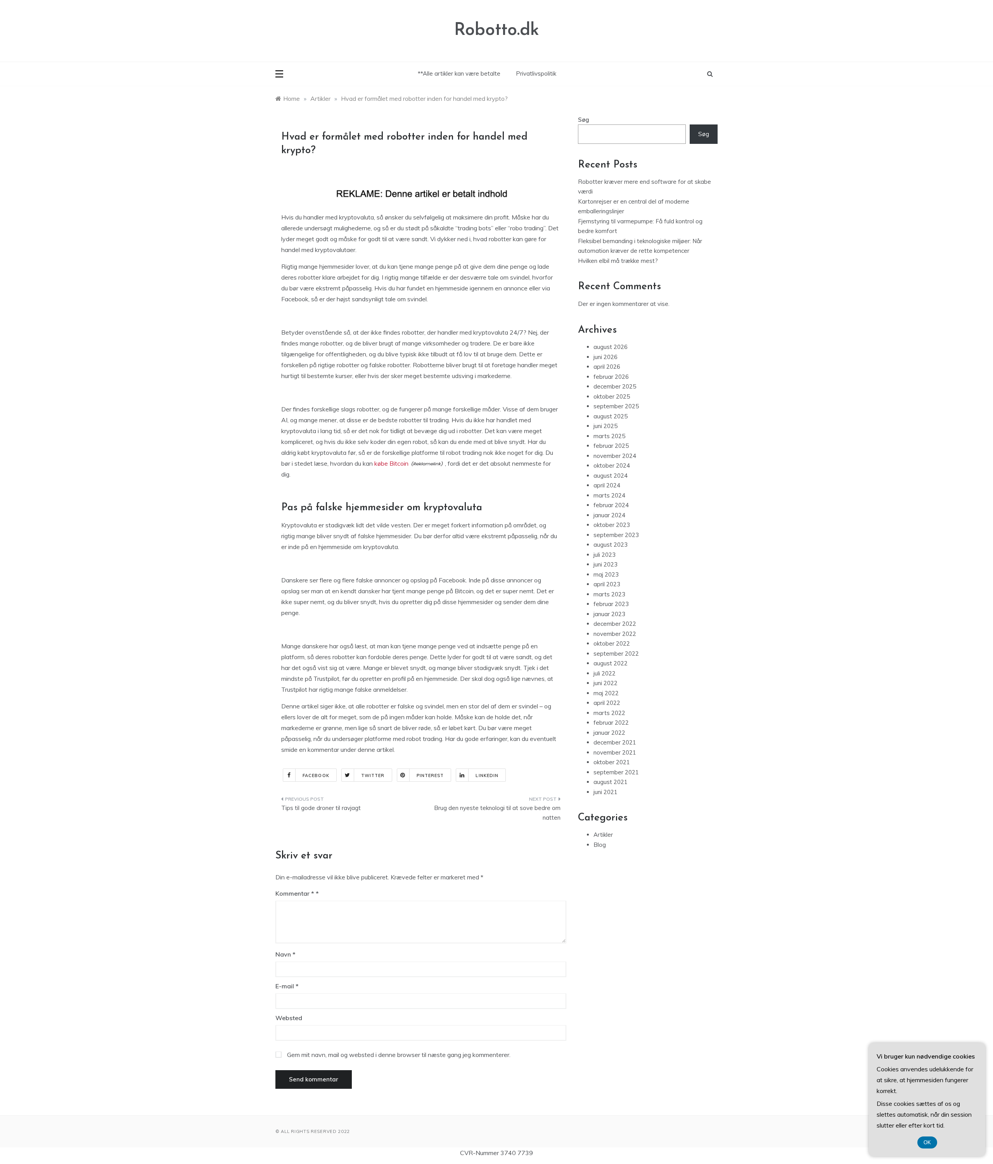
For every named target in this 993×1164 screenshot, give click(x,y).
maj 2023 (606, 574)
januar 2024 (609, 515)
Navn (285, 954)
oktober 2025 (611, 396)
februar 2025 (611, 445)
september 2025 (616, 406)
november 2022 (614, 633)
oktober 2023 (611, 524)
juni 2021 (605, 792)
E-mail (287, 986)
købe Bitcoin (391, 463)
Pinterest (430, 775)
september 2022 (616, 653)
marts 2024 (609, 495)
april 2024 (606, 485)
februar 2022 (611, 722)
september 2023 (616, 535)
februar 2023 (611, 604)
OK (927, 1142)
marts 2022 (609, 713)
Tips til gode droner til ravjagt (321, 808)
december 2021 (614, 742)
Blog (599, 844)
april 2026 (606, 366)
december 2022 (614, 623)
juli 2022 (604, 673)
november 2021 (614, 752)
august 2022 (610, 663)
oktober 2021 (611, 762)
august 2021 (610, 782)
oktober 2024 (611, 465)
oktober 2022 (611, 643)
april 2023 (606, 584)
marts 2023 (609, 594)
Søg (583, 119)
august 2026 (610, 347)
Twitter (373, 775)
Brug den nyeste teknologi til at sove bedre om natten (497, 813)
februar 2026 (611, 376)
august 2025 (610, 416)
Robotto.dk (496, 30)
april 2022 (606, 702)
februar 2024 (611, 505)
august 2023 (610, 544)
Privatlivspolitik (536, 73)
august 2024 (610, 475)
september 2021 (616, 772)
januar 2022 (609, 732)
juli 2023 (604, 554)
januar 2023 (609, 614)
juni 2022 (605, 683)
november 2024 (614, 455)
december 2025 (614, 386)
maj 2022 (606, 693)
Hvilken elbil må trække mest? (618, 260)
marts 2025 (609, 436)
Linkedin (487, 775)
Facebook (316, 775)
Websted (288, 1018)
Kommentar (294, 893)
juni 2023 (605, 564)
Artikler (603, 834)
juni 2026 (605, 357)
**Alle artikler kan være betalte (459, 73)
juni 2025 (605, 426)
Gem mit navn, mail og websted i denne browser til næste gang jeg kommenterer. (398, 1055)
